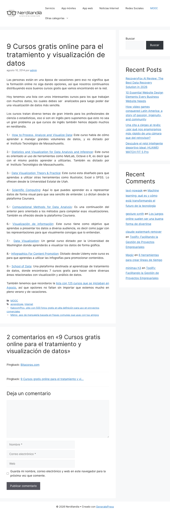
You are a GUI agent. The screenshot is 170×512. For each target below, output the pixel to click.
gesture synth (135, 213)
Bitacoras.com (30, 364)
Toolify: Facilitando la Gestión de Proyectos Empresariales (142, 242)
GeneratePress (105, 506)
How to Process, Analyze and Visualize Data (42, 135)
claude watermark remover (144, 231)
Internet (29, 304)
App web (88, 8)
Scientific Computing (26, 190)
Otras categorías (54, 18)
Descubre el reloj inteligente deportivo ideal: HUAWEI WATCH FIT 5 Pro (144, 148)
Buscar (130, 38)
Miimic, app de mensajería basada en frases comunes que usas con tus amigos (54, 315)
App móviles (68, 8)
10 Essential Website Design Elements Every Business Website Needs (144, 97)
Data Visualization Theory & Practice (36, 173)
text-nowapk (134, 190)
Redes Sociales (135, 8)
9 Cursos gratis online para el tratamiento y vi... (52, 379)
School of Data (21, 266)
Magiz (130, 255)
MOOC (154, 8)
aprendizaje (16, 304)
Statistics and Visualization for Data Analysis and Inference (52, 152)
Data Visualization (26, 241)
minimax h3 (133, 268)
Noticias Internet (109, 8)
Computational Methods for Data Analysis (42, 207)
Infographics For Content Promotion (34, 253)
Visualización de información (32, 224)
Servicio (50, 8)
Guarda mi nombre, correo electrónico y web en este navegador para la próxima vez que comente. (58, 473)
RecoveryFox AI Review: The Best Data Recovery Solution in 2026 (144, 83)
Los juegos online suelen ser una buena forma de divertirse (144, 219)
